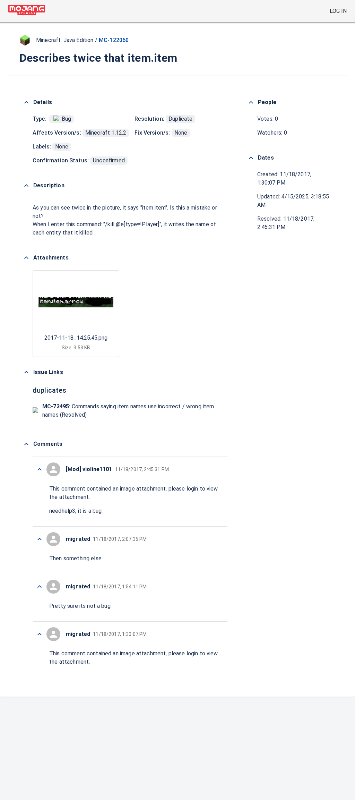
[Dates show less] (251, 158)
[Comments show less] (26, 444)
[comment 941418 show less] (39, 539)
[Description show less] (26, 186)
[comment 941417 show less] (39, 587)
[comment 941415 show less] (39, 634)
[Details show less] (26, 102)
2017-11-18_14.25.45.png (75, 337)
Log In (338, 11)
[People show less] (251, 102)
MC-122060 (114, 40)
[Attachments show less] (26, 258)
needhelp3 (62, 511)
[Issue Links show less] (26, 372)
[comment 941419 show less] (39, 469)
